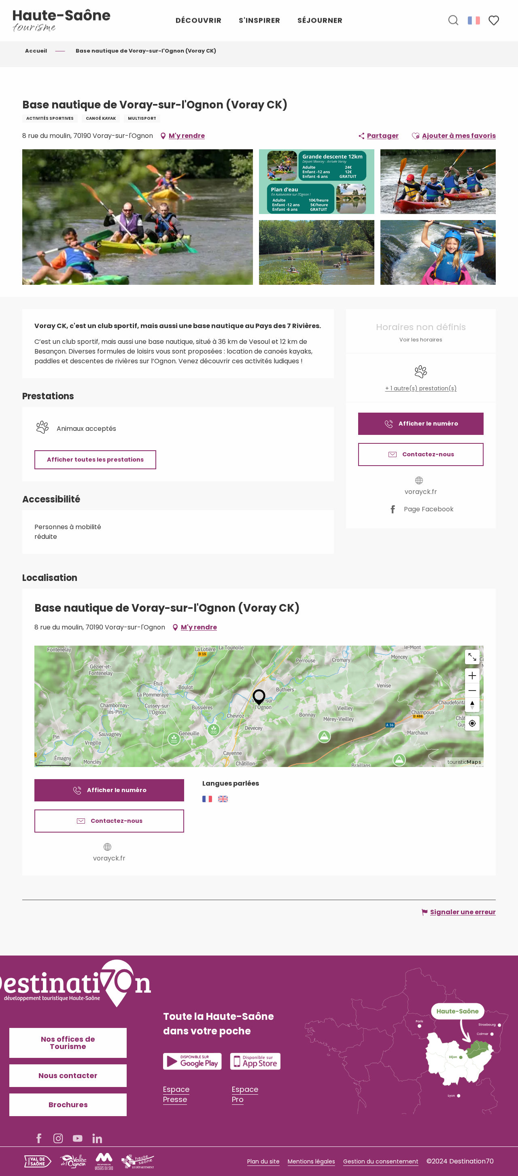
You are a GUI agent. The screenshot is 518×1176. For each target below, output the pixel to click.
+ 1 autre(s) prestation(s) (421, 388)
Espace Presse (176, 1094)
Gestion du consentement (380, 1161)
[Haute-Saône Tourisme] (62, 20)
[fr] (474, 20)
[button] (453, 20)
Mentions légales (311, 1161)
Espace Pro (245, 1094)
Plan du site (263, 1161)
